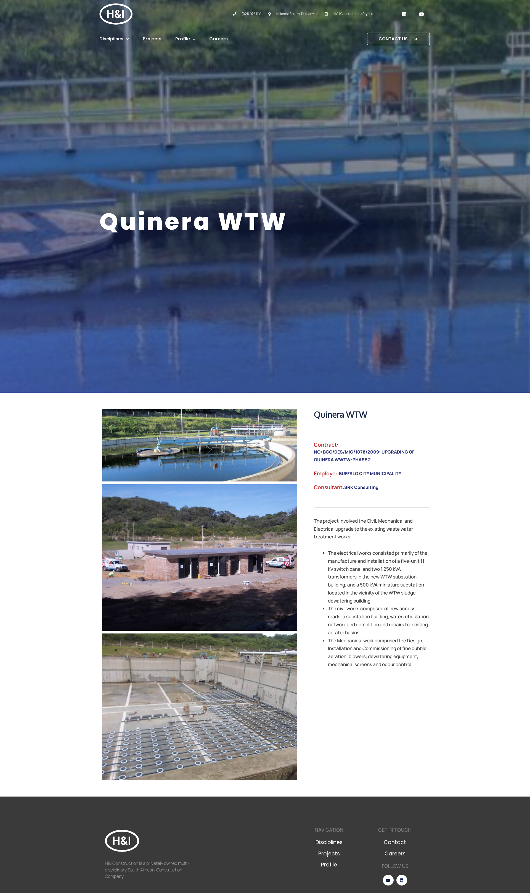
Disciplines (111, 39)
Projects (152, 39)
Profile (182, 39)
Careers (218, 39)
